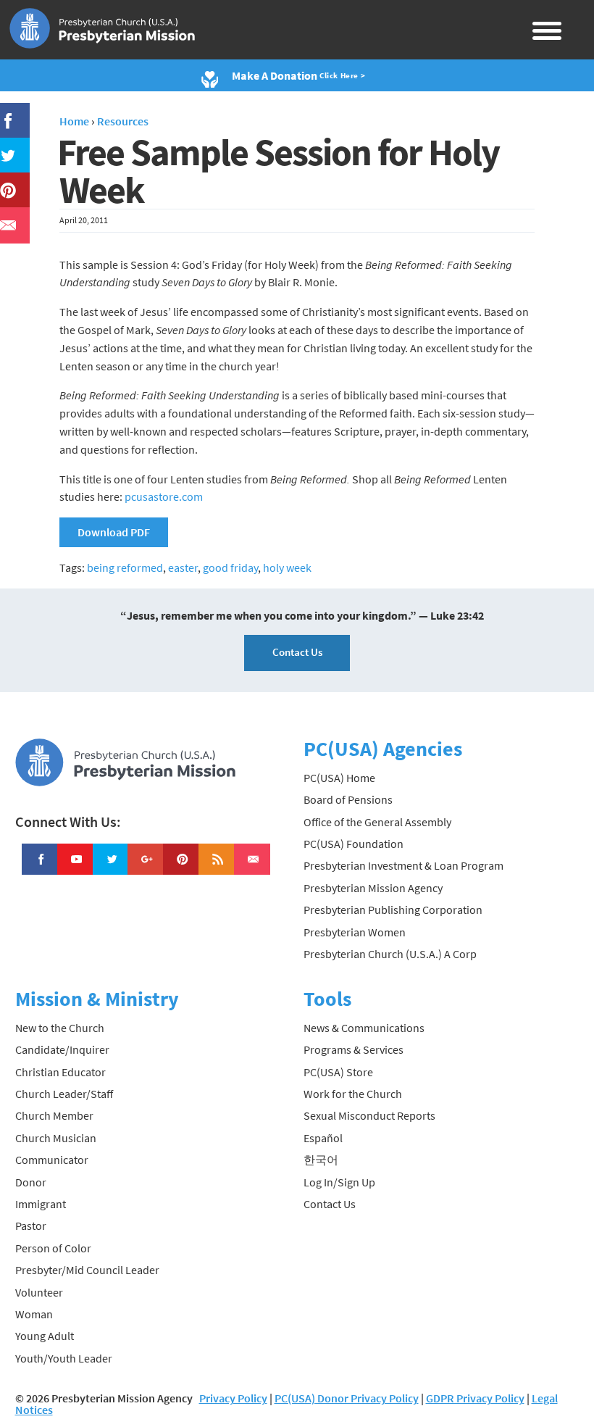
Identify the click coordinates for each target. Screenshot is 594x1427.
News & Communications (364, 1027)
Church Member (54, 1115)
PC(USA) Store (338, 1072)
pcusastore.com (164, 496)
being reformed (125, 567)
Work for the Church (353, 1093)
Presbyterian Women (355, 932)
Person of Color (53, 1248)
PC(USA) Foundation (353, 843)
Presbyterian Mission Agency (373, 888)
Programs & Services (353, 1049)
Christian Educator (60, 1072)
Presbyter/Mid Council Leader (87, 1269)
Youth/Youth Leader (63, 1358)
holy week (287, 567)
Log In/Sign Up (339, 1182)
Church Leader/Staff (64, 1093)
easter (183, 567)
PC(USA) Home (339, 777)
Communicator (51, 1159)
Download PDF (114, 532)
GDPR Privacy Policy (475, 1398)
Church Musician (55, 1138)
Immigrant (40, 1204)
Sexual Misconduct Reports (369, 1115)
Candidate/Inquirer (62, 1049)
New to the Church (59, 1027)
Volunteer (39, 1292)
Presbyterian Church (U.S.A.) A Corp (390, 954)
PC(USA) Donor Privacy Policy (347, 1398)
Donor (30, 1182)
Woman (34, 1314)
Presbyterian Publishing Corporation (393, 909)
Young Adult (44, 1335)
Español (323, 1138)
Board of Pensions (348, 799)
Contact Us (297, 652)
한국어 (321, 1159)
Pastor (30, 1225)
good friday (230, 567)
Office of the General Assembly (377, 822)
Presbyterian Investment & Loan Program (403, 865)
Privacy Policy (233, 1398)
